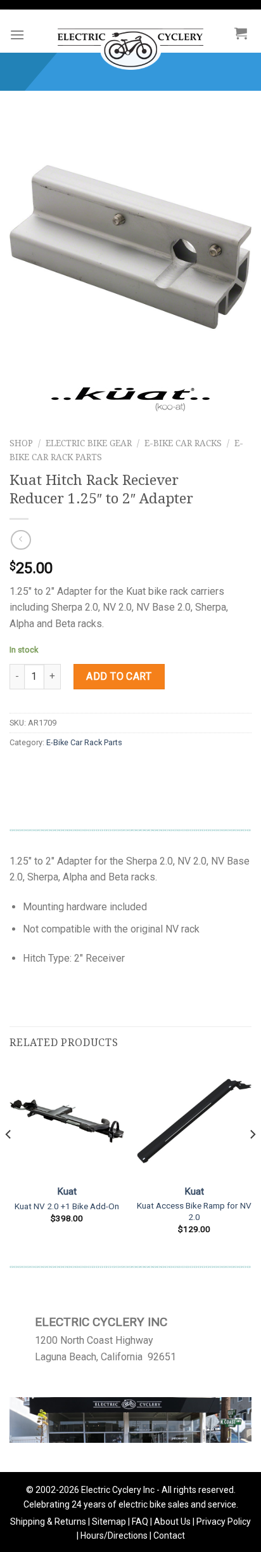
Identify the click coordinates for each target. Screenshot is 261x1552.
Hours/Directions (114, 1535)
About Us (172, 1521)
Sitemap (109, 1521)
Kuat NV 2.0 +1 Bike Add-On (67, 1206)
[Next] (252, 1159)
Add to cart (118, 676)
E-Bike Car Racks (183, 443)
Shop (21, 443)
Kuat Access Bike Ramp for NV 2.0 (194, 1211)
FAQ (140, 1521)
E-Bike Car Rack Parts (84, 742)
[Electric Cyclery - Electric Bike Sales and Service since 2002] (130, 43)
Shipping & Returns (48, 1521)
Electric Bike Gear (89, 443)
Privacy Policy (223, 1521)
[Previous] (9, 1159)
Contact (169, 1535)
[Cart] (240, 33)
